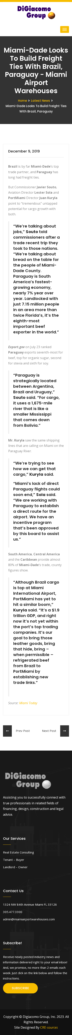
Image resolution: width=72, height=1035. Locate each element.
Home (22, 101)
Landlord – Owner (15, 867)
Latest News (40, 101)
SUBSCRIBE (20, 988)
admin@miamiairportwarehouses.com (29, 919)
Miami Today (28, 703)
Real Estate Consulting (18, 852)
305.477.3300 (12, 912)
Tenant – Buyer (13, 860)
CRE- (49, 1027)
